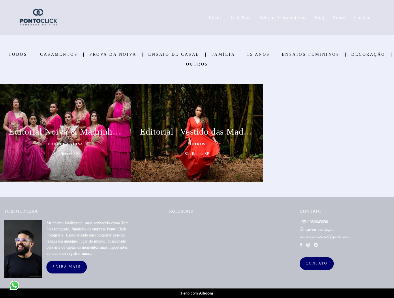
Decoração (368, 55)
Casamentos (59, 55)
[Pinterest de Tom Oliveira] (316, 245)
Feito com (197, 293)
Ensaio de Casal (174, 55)
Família (223, 55)
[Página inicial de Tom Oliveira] (57, 18)
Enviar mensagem (320, 230)
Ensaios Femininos (311, 55)
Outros (197, 64)
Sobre (339, 17)
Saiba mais (66, 267)
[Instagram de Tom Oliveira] (308, 245)
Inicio (215, 17)
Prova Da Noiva (112, 55)
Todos (18, 55)
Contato (362, 17)
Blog (319, 17)
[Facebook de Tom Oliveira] (301, 245)
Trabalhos (240, 17)
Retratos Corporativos (282, 17)
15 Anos (258, 55)
